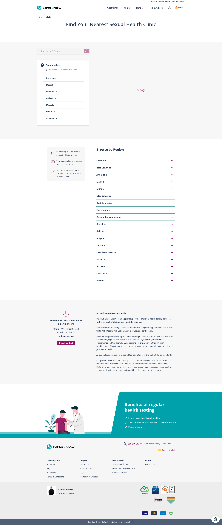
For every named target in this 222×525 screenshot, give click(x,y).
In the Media (52, 472)
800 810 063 (167, 1)
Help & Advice (156, 7)
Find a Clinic (150, 464)
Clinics (127, 7)
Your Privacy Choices (89, 477)
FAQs (82, 472)
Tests (138, 7)
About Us (51, 464)
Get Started (113, 7)
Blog (49, 468)
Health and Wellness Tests (123, 468)
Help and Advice (87, 468)
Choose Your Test (120, 472)
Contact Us (84, 464)
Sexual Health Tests (120, 464)
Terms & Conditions (55, 477)
